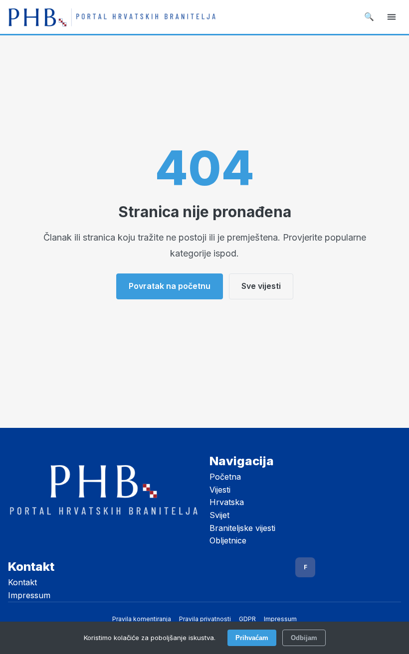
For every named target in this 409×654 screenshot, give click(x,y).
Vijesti (219, 490)
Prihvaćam (251, 638)
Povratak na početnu (169, 286)
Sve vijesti (261, 286)
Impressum (29, 595)
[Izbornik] (391, 16)
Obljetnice (227, 540)
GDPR (247, 619)
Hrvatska (226, 502)
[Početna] (112, 16)
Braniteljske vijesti (242, 528)
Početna (225, 477)
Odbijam (304, 638)
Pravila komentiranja (141, 619)
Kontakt (22, 582)
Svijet (219, 515)
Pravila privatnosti (205, 619)
